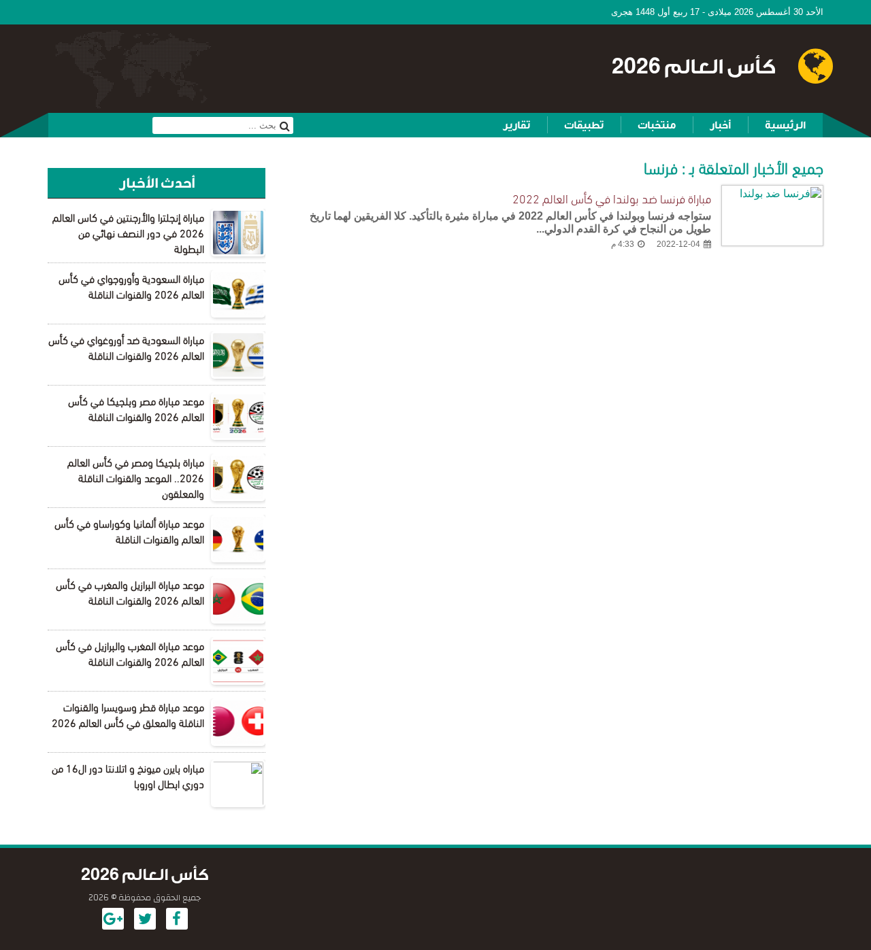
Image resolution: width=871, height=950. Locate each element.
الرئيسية (785, 125)
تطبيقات (584, 125)
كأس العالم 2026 (694, 67)
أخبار (720, 125)
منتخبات (657, 125)
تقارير (516, 125)
